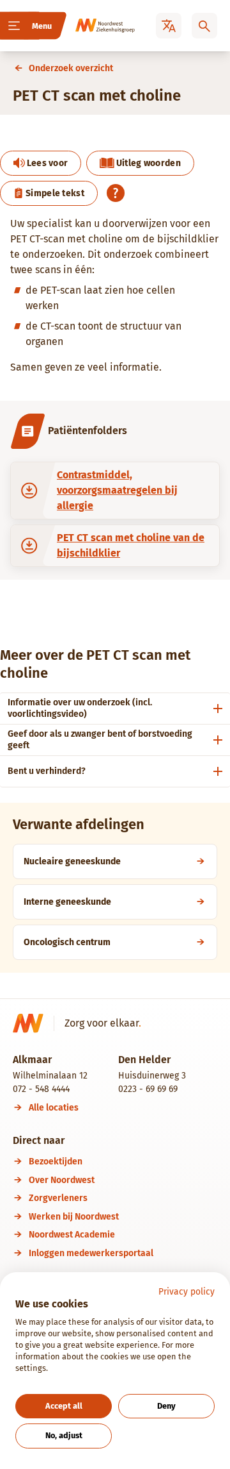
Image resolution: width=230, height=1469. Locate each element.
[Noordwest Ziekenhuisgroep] (93, 26)
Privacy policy (186, 1291)
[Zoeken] (204, 25)
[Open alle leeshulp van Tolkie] (116, 193)
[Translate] (168, 25)
